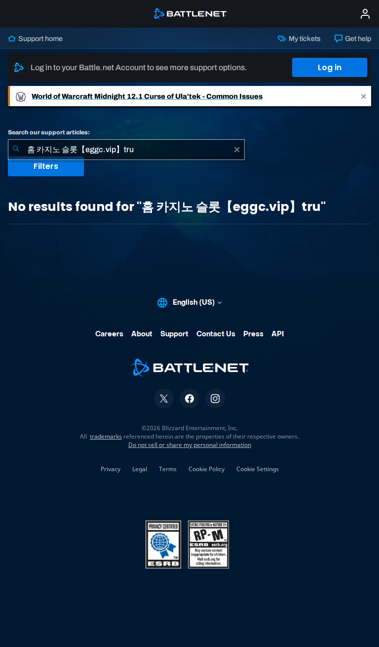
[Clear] (237, 149)
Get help (357, 38)
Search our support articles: (49, 132)
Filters (46, 166)
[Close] (363, 96)
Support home (40, 38)
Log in (329, 67)
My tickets (303, 38)
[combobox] (126, 149)
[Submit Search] (16, 149)
